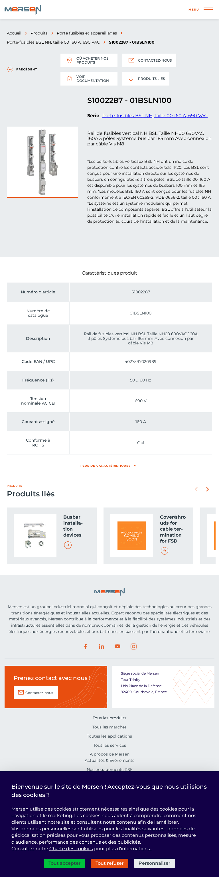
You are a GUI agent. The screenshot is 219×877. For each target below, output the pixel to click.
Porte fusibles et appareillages (87, 33)
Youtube (117, 646)
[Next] (207, 489)
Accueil (14, 33)
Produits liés (151, 78)
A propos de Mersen (109, 754)
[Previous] (196, 489)
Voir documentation (92, 78)
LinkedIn (101, 646)
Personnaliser (155, 863)
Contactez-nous (155, 60)
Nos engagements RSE (110, 769)
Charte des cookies (71, 848)
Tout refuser (110, 863)
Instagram (133, 646)
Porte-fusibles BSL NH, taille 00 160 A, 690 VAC (53, 42)
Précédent (26, 69)
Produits (39, 33)
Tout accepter (64, 863)
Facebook (85, 646)
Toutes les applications (109, 736)
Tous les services (109, 745)
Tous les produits (109, 717)
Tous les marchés (109, 727)
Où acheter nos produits (92, 60)
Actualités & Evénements (109, 760)
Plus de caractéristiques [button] (105, 466)
